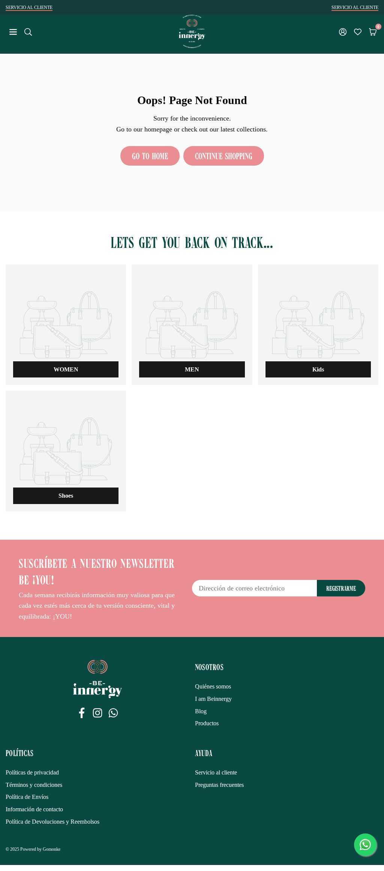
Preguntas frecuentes (219, 785)
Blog (201, 711)
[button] (372, 31)
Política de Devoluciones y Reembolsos (52, 821)
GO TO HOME (150, 156)
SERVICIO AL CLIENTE (29, 7)
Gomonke (51, 849)
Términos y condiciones (34, 785)
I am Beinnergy (213, 699)
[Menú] (13, 31)
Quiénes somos (213, 686)
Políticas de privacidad (32, 772)
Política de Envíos (27, 797)
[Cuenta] (342, 31)
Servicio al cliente (216, 772)
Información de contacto (34, 809)
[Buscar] (28, 31)
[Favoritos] (357, 31)
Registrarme (341, 588)
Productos (207, 723)
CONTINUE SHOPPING (223, 156)
